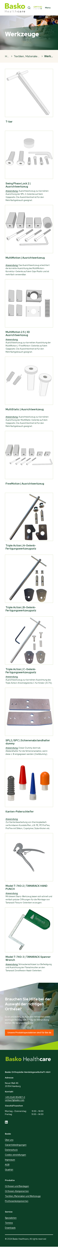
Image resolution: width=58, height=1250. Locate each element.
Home (9, 56)
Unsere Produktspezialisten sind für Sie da (29, 1032)
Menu (48, 7)
